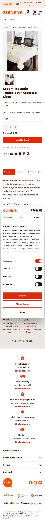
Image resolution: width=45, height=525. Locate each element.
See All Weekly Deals (22, 340)
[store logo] (12, 12)
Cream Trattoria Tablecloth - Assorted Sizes (25, 27)
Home (5, 27)
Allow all (22, 296)
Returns (31, 172)
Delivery (21, 172)
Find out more (22, 370)
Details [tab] (23, 217)
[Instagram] (35, 482)
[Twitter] (40, 482)
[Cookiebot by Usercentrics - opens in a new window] (31, 210)
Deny (22, 312)
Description (9, 172)
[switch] (38, 269)
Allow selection (22, 304)
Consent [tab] (8, 217)
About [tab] (37, 217)
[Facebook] (30, 482)
